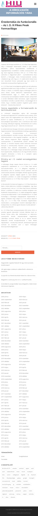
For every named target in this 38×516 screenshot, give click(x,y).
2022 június (4, 314)
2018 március (5, 388)
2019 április (22, 367)
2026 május (22, 296)
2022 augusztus (6, 311)
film (3, 478)
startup (18, 494)
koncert (26, 481)
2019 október (5, 361)
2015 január (22, 441)
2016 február (5, 423)
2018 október (23, 376)
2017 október (23, 394)
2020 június (4, 350)
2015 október (5, 429)
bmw (18, 471)
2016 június (4, 417)
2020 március (23, 353)
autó (3, 471)
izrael (13, 481)
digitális (23, 475)
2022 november (24, 305)
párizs (25, 491)
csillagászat (16, 475)
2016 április (4, 420)
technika (31, 494)
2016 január (22, 423)
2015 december (6, 426)
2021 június (4, 332)
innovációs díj (6, 481)
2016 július (22, 414)
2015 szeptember (24, 429)
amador (15, 468)
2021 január (22, 338)
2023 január (22, 302)
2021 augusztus (6, 329)
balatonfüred (10, 471)
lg (13, 484)
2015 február (5, 441)
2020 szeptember (24, 344)
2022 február (5, 320)
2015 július (22, 432)
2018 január (5, 391)
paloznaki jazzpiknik (7, 491)
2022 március (23, 317)
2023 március (23, 299)
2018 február (23, 388)
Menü (35, 4)
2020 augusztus (6, 347)
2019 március (5, 370)
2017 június (4, 400)
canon (8, 475)
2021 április (4, 335)
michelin (18, 484)
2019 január (5, 373)
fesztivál (33, 475)
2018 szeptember (6, 379)
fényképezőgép (11, 478)
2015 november (24, 426)
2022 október (5, 308)
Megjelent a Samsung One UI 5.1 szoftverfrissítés (16, 280)
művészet (5, 487)
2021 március (23, 335)
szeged (25, 494)
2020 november (24, 341)
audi (32, 468)
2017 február (5, 406)
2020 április (4, 353)
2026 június (4, 296)
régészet (4, 494)
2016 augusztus (6, 414)
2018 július (4, 382)
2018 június (22, 382)
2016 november (24, 408)
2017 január (22, 406)
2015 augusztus (6, 432)
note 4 (17, 487)
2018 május (4, 385)
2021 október (5, 326)
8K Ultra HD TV (6, 468)
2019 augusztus (6, 364)
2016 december (6, 408)
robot (30, 491)
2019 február (23, 370)
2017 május (22, 400)
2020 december (6, 341)
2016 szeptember (24, 411)
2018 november (6, 376)
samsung (11, 494)
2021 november (24, 323)
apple (27, 468)
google (25, 478)
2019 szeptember (24, 361)
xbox (7, 497)
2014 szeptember (24, 447)
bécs (3, 475)
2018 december (24, 373)
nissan (11, 487)
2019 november (24, 358)
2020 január (22, 355)
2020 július (22, 347)
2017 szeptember (6, 397)
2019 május (4, 367)
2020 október (5, 344)
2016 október (5, 411)
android (21, 468)
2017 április (4, 403)
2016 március (23, 420)
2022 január (22, 320)
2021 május (22, 332)
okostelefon (24, 487)
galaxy (19, 478)
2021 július (22, 329)
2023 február (5, 302)
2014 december (6, 444)
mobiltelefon (26, 484)
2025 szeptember (6, 299)
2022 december (6, 305)
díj (28, 475)
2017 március (23, 403)
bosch (23, 471)
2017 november (6, 394)
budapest (30, 471)
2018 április (22, 385)
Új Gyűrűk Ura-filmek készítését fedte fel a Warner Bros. (18, 275)
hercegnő (31, 478)
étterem (13, 497)
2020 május (22, 350)
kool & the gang (6, 484)
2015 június (4, 435)
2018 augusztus (24, 379)
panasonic (18, 491)
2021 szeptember (24, 326)
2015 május (22, 435)
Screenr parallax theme (14, 513)
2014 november (24, 444)
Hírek (10, 236)
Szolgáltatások (23, 456)
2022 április (4, 317)
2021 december (6, 323)
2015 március (23, 438)
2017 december (24, 391)
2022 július (22, 311)
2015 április (4, 438)
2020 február (5, 355)
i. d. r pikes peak (14, 238)
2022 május (22, 314)
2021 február (5, 338)
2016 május (22, 417)
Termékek (4, 459)
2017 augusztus (24, 397)
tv (2, 497)
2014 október (5, 447)
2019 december (6, 358)
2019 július (22, 364)
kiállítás (19, 481)
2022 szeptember (24, 308)
